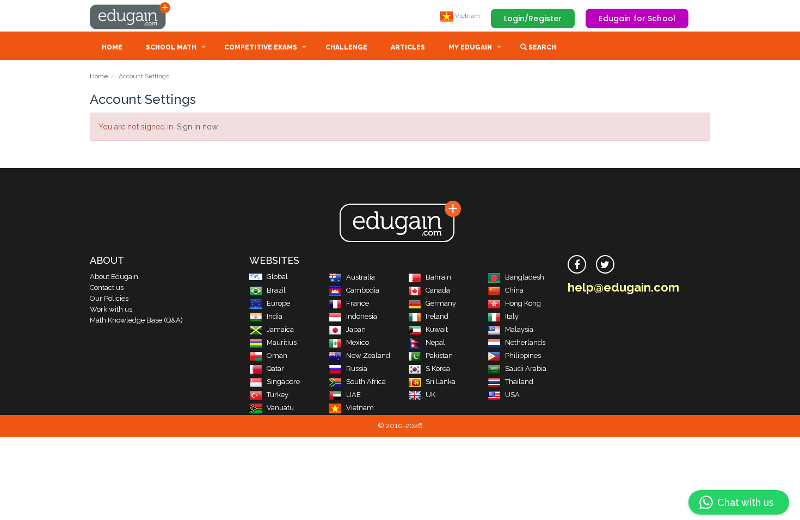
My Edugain (470, 47)
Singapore (283, 381)
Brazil (276, 290)
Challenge (346, 47)
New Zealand (368, 355)
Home (112, 47)
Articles (408, 47)
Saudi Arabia (525, 368)
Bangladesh (524, 277)
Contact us (107, 287)
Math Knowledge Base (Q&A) (136, 320)
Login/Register (533, 18)
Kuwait (437, 329)
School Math (171, 47)
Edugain (130, 15)
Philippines (523, 355)
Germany (441, 303)
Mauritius (282, 342)
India (274, 316)
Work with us (111, 309)
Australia (360, 277)
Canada (438, 290)
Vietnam (466, 16)
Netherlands (525, 342)
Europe (278, 303)
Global (277, 277)
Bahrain (438, 277)
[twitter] (605, 264)
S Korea (438, 368)
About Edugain (114, 277)
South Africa (366, 381)
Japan (356, 329)
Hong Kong (523, 303)
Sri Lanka (441, 381)
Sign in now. (198, 126)
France (357, 303)
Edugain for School (637, 18)
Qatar (275, 368)
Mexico (357, 342)
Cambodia (362, 290)
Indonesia (361, 316)
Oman (277, 355)
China (514, 290)
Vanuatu (280, 408)
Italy (512, 316)
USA (512, 395)
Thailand (519, 381)
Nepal (435, 342)
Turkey (277, 395)
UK (430, 395)
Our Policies (109, 298)
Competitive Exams (260, 47)
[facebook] (577, 264)
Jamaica (280, 329)
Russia (356, 368)
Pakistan (439, 355)
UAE (353, 395)
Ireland (437, 316)
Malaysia (519, 329)
